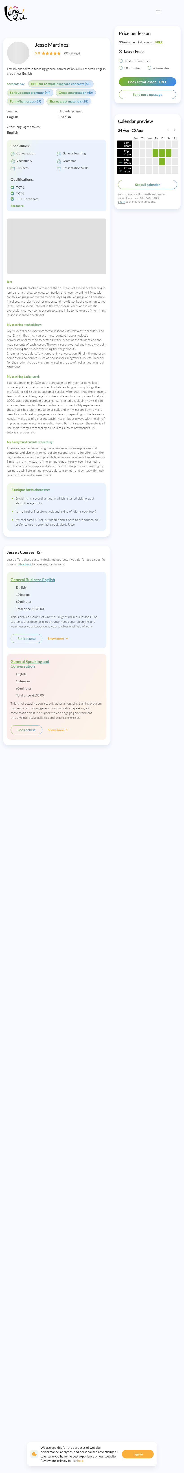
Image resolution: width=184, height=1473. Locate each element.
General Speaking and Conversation (30, 664)
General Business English (33, 579)
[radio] (121, 61)
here (80, 1460)
